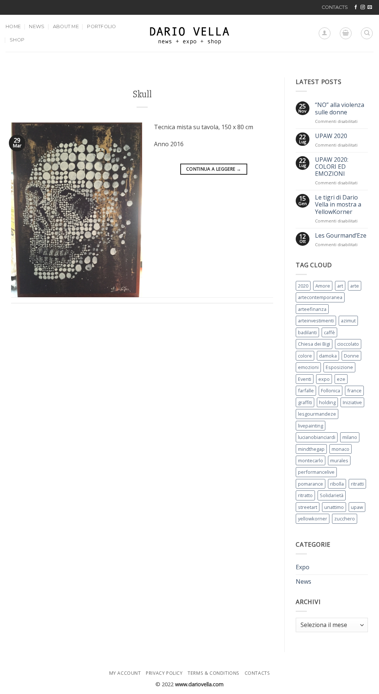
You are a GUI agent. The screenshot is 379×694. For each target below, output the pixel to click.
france (354, 390)
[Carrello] (346, 33)
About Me (66, 26)
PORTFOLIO (101, 26)
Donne (351, 355)
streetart (307, 507)
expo (324, 379)
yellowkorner (312, 518)
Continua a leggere (213, 169)
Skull (142, 94)
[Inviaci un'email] (370, 7)
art (340, 285)
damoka (328, 355)
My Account (125, 673)
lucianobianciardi (316, 437)
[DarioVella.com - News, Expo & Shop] (189, 33)
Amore (322, 285)
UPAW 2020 (331, 136)
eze (341, 379)
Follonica (330, 390)
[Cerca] (367, 33)
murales (339, 460)
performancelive (316, 472)
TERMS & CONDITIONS (213, 673)
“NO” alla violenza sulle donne (339, 108)
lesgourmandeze (317, 413)
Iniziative (352, 402)
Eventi (304, 379)
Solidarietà (331, 495)
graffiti (305, 402)
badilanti (307, 332)
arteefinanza (312, 309)
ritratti (357, 483)
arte (354, 285)
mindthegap (311, 449)
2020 (303, 285)
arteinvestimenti (316, 320)
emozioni (308, 367)
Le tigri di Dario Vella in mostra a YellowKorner (338, 204)
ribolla (337, 483)
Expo (302, 567)
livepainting (310, 425)
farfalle (306, 390)
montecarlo (310, 460)
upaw (357, 507)
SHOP (17, 40)
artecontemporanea (320, 297)
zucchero (344, 518)
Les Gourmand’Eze (340, 235)
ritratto (305, 495)
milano (349, 437)
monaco (340, 449)
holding (327, 402)
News (36, 26)
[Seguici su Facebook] (355, 7)
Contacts (257, 673)
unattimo (334, 507)
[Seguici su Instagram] (362, 7)
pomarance (310, 483)
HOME (13, 26)
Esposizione (339, 367)
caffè (329, 332)
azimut (348, 320)
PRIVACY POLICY (164, 673)
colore (305, 355)
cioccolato (348, 344)
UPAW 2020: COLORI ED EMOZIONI (331, 167)
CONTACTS (335, 7)
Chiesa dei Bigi (314, 344)
